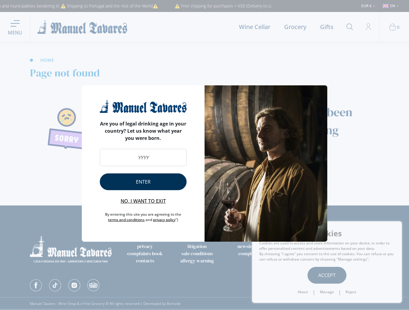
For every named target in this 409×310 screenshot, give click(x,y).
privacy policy (164, 219)
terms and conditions (126, 219)
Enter (143, 182)
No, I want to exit (143, 201)
